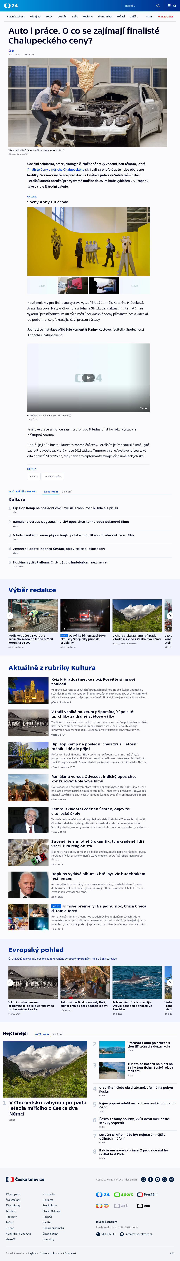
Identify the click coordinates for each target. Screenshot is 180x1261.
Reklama (48, 1199)
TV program (13, 1194)
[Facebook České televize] (150, 1179)
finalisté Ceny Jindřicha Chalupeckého (56, 169)
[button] (88, 378)
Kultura (34, 476)
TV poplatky (13, 1205)
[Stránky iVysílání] (147, 1194)
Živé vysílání (13, 1199)
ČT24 (11, 50)
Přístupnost (69, 1253)
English (32, 1253)
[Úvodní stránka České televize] (25, 1179)
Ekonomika (105, 16)
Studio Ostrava (51, 1211)
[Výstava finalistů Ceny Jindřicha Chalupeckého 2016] (87, 102)
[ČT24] (11, 6)
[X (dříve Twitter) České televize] (164, 1179)
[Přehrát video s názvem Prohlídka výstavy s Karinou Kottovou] (88, 378)
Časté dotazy (50, 1233)
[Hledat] (158, 5)
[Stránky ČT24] (103, 1194)
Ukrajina (35, 16)
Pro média (49, 1194)
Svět (75, 16)
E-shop (10, 1228)
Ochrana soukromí (49, 1253)
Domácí (62, 16)
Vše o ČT (11, 1239)
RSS (172, 1253)
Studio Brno (50, 1205)
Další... (134, 16)
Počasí (121, 16)
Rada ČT (48, 1216)
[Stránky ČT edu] (143, 1205)
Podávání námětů (53, 1228)
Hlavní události (16, 16)
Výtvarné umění (53, 476)
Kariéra (47, 1222)
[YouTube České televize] (157, 1179)
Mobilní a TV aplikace (18, 1233)
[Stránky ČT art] (120, 1205)
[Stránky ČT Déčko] (102, 1205)
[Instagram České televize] (143, 1179)
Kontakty (48, 1239)
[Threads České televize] (171, 1179)
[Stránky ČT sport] (123, 1194)
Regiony (88, 16)
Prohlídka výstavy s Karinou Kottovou (47, 415)
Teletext (11, 1211)
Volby (49, 16)
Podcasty (11, 1216)
